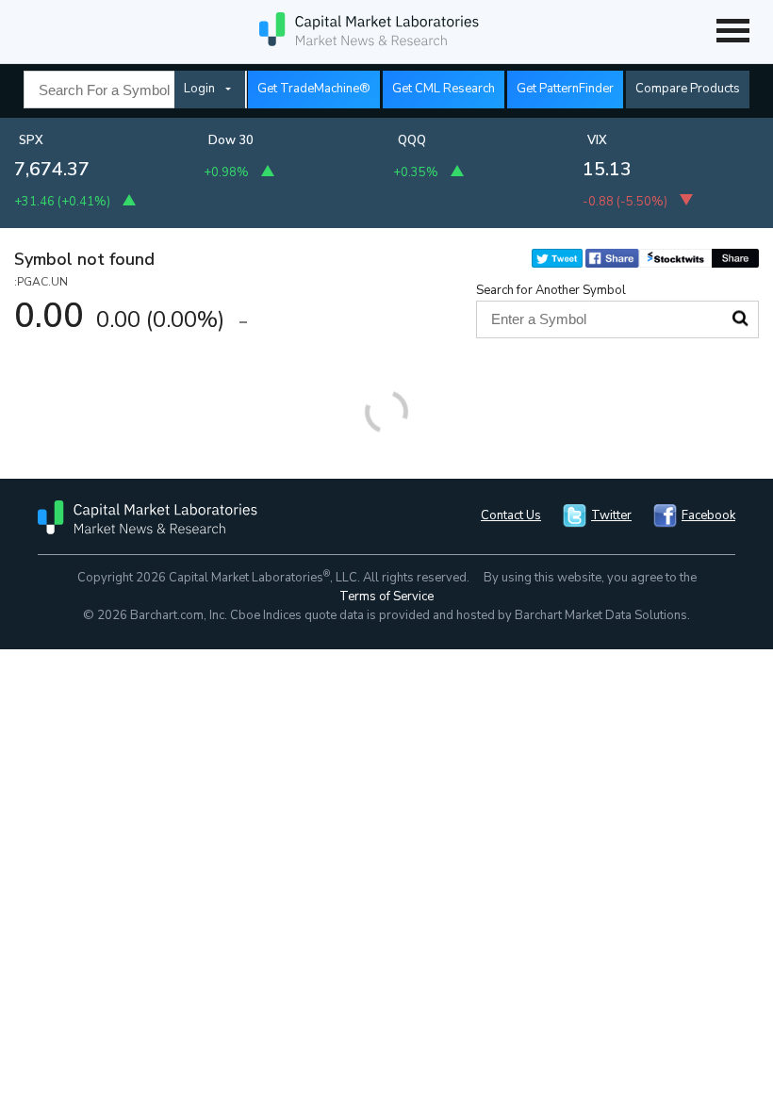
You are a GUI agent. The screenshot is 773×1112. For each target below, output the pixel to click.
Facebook (708, 515)
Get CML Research (443, 88)
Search (740, 318)
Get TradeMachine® (313, 88)
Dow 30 (231, 140)
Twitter (611, 515)
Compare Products (687, 88)
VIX (597, 140)
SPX (31, 140)
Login (199, 88)
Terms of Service (386, 596)
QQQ (412, 140)
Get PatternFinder (565, 88)
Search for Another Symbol (551, 290)
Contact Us (511, 515)
